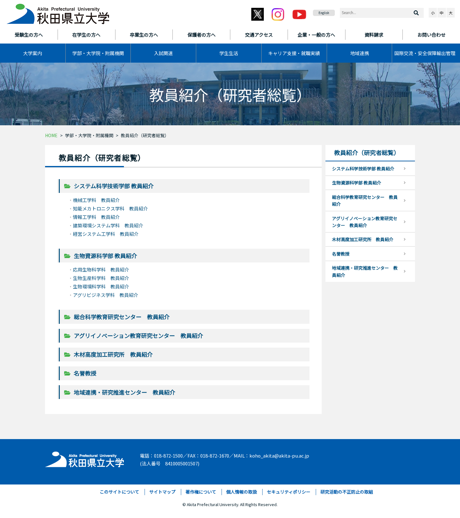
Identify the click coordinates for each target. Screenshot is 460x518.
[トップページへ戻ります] (58, 12)
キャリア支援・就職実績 (294, 53)
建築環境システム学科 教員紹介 (108, 225)
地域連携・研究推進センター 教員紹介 (124, 392)
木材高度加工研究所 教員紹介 (113, 354)
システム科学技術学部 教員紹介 (114, 186)
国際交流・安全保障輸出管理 (424, 53)
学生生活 (228, 53)
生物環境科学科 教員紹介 (101, 286)
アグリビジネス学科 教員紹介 (105, 295)
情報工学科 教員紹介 (96, 217)
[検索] (416, 13)
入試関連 (163, 53)
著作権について (201, 492)
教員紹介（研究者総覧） (145, 135)
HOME (51, 135)
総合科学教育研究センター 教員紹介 (122, 317)
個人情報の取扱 (241, 492)
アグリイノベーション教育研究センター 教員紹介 (138, 335)
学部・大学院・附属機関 (98, 53)
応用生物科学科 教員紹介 (101, 269)
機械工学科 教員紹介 (96, 200)
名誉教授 (85, 373)
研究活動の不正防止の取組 (346, 492)
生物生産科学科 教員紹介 (101, 278)
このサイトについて (119, 492)
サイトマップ (162, 492)
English (324, 12)
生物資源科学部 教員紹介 (105, 255)
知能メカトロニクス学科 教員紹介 (110, 208)
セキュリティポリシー (288, 492)
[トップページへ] (85, 458)
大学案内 (32, 53)
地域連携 (359, 53)
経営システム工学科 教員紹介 (106, 234)
